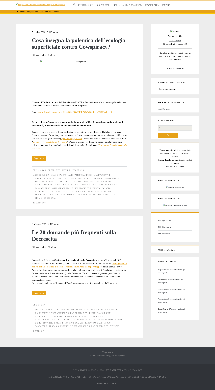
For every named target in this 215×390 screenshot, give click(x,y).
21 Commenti (40, 203)
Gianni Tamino (105, 320)
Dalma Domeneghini (100, 313)
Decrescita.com (44, 185)
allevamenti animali (80, 175)
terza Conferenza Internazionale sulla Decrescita (78, 326)
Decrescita (54, 170)
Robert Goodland (77, 195)
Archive (55, 12)
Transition (95, 195)
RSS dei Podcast (164, 234)
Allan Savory (58, 175)
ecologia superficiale (84, 185)
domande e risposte (101, 316)
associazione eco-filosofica (69, 178)
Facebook (21, 12)
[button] (74, 5)
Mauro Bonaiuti (74, 323)
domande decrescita (76, 316)
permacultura (57, 195)
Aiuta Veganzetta (132, 5)
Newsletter (152, 5)
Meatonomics (95, 191)
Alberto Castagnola (87, 310)
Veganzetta (162, 270)
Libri (115, 5)
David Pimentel (104, 182)
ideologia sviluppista (87, 188)
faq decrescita (66, 320)
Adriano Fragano (64, 310)
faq (54, 320)
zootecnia (50, 198)
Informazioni (85, 5)
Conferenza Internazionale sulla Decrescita (61, 313)
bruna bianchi (109, 310)
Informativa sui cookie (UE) (68, 377)
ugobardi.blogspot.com (71, 138)
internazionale (60, 191)
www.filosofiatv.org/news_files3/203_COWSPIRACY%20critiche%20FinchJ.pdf (75, 112)
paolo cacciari (93, 323)
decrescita (56, 316)
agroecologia (41, 175)
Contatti (166, 5)
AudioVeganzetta (164, 109)
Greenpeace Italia (62, 188)
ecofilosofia (62, 185)
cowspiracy (63, 182)
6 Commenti (39, 331)
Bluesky (48, 12)
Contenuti (103, 5)
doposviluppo (42, 320)
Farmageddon (42, 188)
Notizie (66, 170)
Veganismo (79, 170)
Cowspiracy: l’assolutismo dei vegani (50, 142)
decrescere (41, 316)
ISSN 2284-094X (175, 41)
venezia (114, 326)
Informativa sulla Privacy (107, 377)
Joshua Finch (78, 191)
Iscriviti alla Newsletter (175, 68)
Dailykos (88, 182)
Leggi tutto (40, 159)
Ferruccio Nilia (86, 320)
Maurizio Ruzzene (53, 323)
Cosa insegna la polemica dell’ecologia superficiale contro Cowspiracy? (78, 43)
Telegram (30, 12)
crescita (76, 182)
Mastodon (39, 12)
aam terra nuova (42, 310)
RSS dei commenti (164, 227)
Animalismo (39, 170)
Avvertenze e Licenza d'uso (147, 377)
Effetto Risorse (108, 185)
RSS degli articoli (164, 220)
